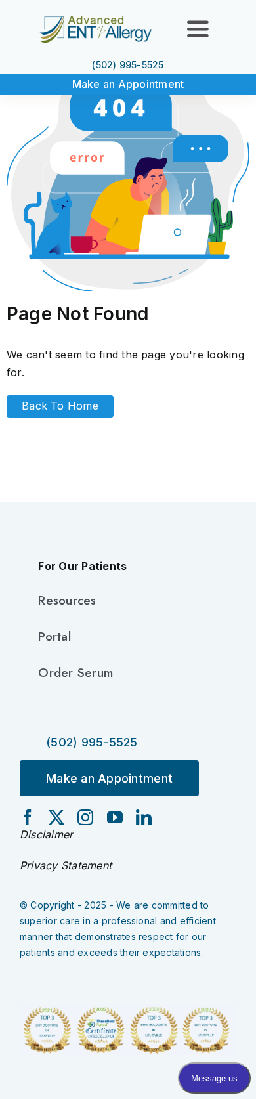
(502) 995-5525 (127, 64)
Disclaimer (46, 834)
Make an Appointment (128, 84)
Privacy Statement (66, 865)
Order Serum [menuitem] (75, 672)
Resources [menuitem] (67, 600)
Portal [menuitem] (54, 636)
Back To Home (60, 405)
